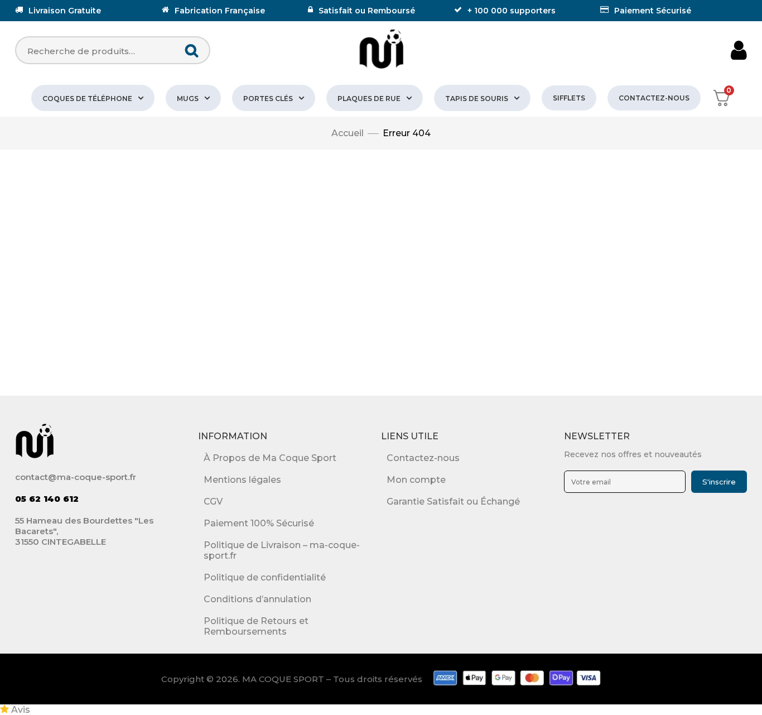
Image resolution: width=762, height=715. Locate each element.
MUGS (188, 98)
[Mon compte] (739, 50)
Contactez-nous (654, 98)
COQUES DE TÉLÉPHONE (87, 98)
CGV (213, 501)
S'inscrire (719, 481)
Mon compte (416, 479)
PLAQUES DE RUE (369, 98)
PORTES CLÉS (268, 98)
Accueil (347, 133)
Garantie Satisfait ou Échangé (453, 501)
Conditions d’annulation (257, 599)
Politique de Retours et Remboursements (256, 626)
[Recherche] (192, 50)
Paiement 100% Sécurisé (259, 523)
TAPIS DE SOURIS (476, 98)
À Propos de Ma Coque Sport (270, 458)
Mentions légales (242, 479)
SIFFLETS (569, 98)
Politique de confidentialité (265, 577)
